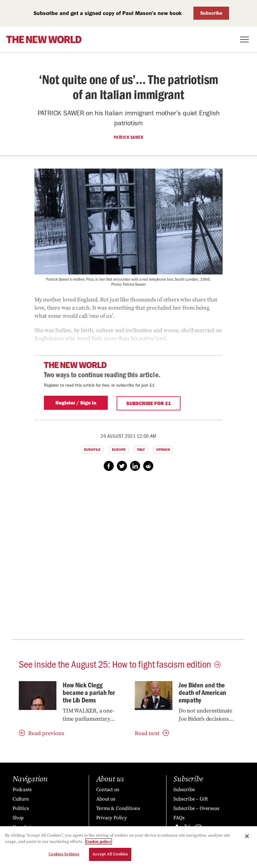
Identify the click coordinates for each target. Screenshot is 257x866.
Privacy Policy (111, 818)
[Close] (247, 836)
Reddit (148, 466)
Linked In (135, 466)
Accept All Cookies (110, 854)
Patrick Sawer (129, 137)
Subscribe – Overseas (196, 808)
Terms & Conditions (118, 808)
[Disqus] (128, 558)
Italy (141, 449)
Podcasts (22, 789)
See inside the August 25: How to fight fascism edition (115, 663)
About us (105, 799)
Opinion (163, 449)
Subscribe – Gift (190, 799)
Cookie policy (98, 841)
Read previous (46, 733)
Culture (21, 799)
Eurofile (92, 449)
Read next (147, 733)
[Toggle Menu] (244, 39)
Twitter (122, 466)
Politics (21, 808)
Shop (18, 818)
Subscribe (211, 13)
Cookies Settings (64, 854)
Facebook (109, 466)
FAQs (178, 818)
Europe (119, 449)
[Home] (43, 39)
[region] (128, 846)
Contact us (107, 789)
